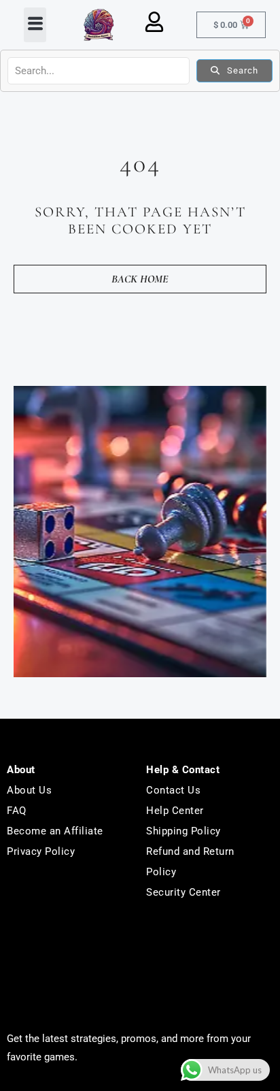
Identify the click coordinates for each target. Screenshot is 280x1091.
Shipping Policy (183, 831)
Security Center (183, 892)
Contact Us (173, 790)
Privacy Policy (41, 851)
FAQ (17, 810)
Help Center (175, 810)
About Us (29, 790)
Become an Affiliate (55, 831)
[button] (35, 25)
